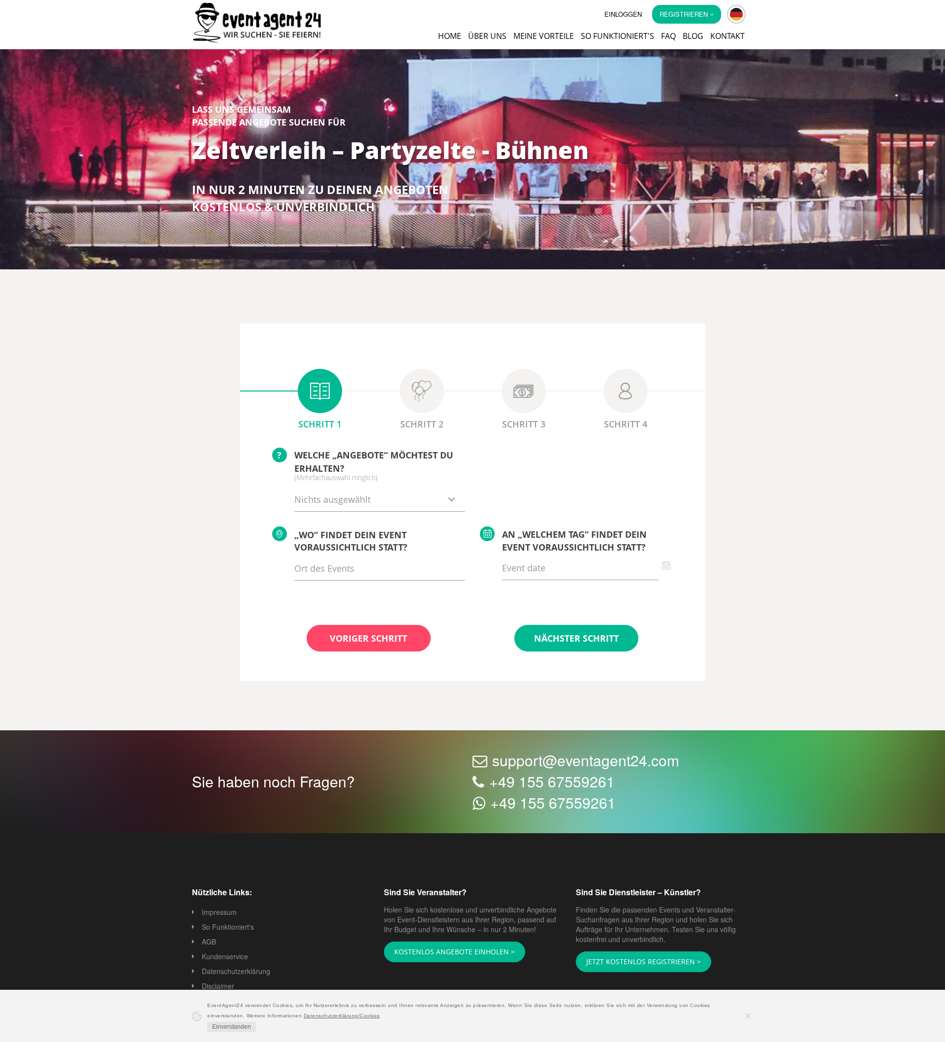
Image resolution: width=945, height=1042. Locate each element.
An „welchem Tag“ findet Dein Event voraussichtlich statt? (574, 541)
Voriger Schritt (368, 639)
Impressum (219, 913)
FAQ (668, 36)
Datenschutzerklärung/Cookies (342, 1015)
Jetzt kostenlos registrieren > (637, 962)
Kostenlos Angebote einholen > (448, 952)
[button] (736, 14)
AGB (209, 942)
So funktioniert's (617, 36)
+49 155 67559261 (552, 782)
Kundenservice (225, 957)
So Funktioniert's (228, 928)
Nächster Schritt (576, 639)
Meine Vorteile (543, 36)
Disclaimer (218, 987)
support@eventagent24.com (585, 761)
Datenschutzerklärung (236, 972)
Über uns (487, 36)
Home (449, 36)
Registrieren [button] (685, 14)
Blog (693, 36)
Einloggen (623, 14)
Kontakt (727, 36)
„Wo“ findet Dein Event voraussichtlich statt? (351, 542)
